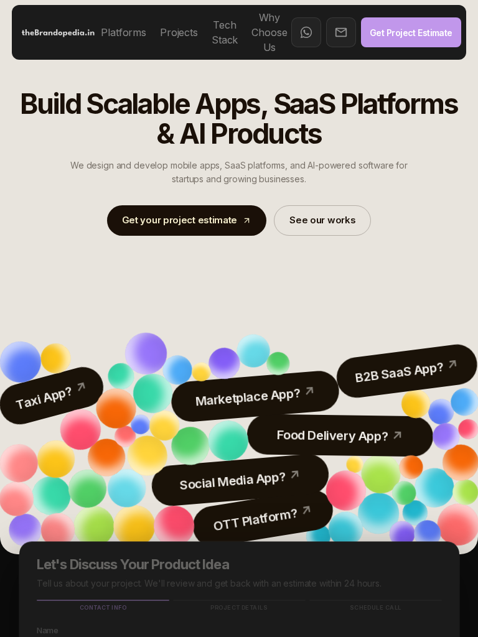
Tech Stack (225, 32)
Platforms (123, 32)
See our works (322, 220)
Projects (179, 32)
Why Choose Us (269, 32)
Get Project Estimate (411, 32)
